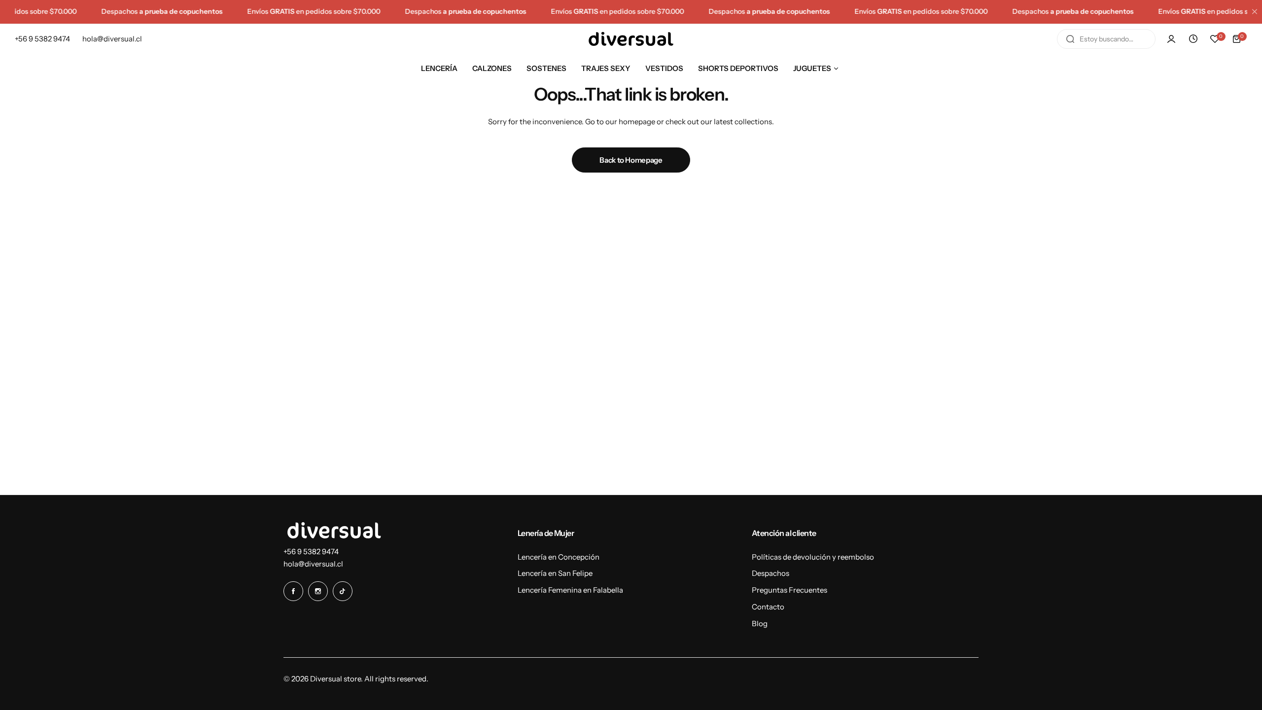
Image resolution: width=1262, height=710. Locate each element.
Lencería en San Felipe (555, 573)
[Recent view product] (1193, 39)
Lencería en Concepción (558, 557)
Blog (760, 623)
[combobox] (1106, 39)
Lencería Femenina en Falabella (570, 590)
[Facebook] (293, 591)
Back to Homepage (630, 160)
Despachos (770, 573)
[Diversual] (631, 39)
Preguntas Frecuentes (789, 590)
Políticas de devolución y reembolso (813, 557)
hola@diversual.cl (313, 563)
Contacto (768, 606)
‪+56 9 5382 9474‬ (311, 551)
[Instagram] (318, 591)
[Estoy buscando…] (1070, 39)
